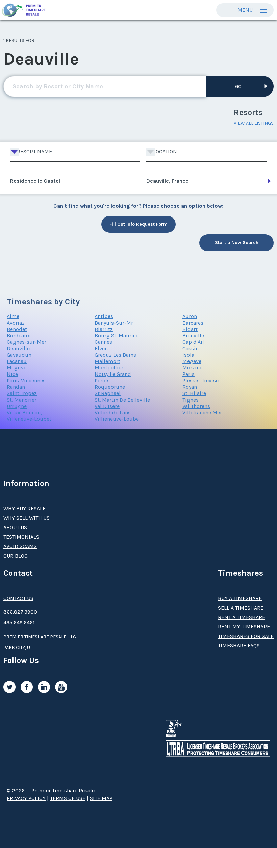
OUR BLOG (15, 556)
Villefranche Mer (202, 412)
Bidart (190, 329)
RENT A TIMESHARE (241, 617)
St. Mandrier (21, 399)
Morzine (192, 367)
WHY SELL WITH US (26, 518)
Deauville (18, 348)
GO (238, 86)
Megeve (191, 361)
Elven (101, 348)
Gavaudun (19, 355)
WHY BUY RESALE (24, 508)
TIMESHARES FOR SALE (246, 636)
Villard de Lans (113, 412)
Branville (193, 335)
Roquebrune (110, 387)
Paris (188, 374)
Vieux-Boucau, (24, 412)
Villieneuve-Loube (117, 419)
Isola (188, 355)
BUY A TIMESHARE (240, 598)
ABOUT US (15, 527)
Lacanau (17, 361)
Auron (189, 316)
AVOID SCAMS (20, 546)
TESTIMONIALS (21, 537)
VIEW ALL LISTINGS (254, 123)
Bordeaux (18, 335)
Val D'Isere (107, 406)
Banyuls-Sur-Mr (114, 322)
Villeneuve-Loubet (29, 419)
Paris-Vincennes (26, 380)
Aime (13, 316)
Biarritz (104, 329)
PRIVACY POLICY (26, 798)
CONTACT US (18, 598)
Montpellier (109, 367)
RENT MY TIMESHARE (244, 626)
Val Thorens (196, 406)
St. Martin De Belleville (122, 399)
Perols (102, 380)
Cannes (103, 342)
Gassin (190, 348)
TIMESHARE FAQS (239, 645)
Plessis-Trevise (200, 380)
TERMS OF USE (67, 798)
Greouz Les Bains (115, 355)
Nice (12, 374)
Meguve (16, 367)
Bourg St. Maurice (116, 335)
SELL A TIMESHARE (240, 608)
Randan (16, 387)
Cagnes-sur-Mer (26, 342)
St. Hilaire (194, 393)
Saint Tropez (22, 393)
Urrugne (17, 406)
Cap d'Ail (193, 342)
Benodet (17, 329)
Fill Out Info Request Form (138, 224)
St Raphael (108, 393)
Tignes (190, 399)
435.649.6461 (19, 622)
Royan (189, 387)
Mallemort (107, 361)
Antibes (104, 316)
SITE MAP (101, 798)
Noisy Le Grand (113, 374)
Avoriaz (16, 322)
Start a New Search (236, 243)
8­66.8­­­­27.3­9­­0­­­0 (20, 612)
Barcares (192, 322)
